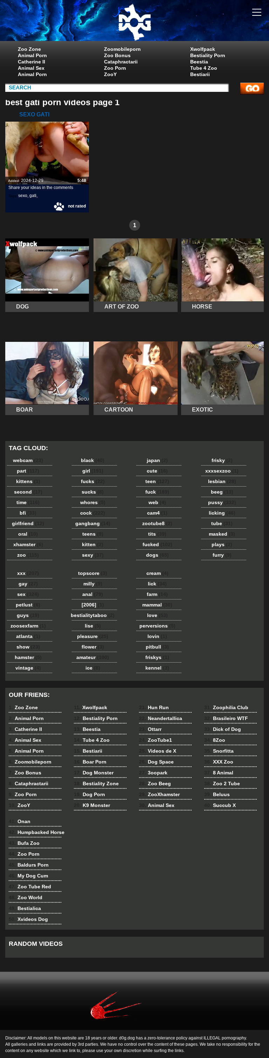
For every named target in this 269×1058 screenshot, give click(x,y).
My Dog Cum (28, 876)
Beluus (217, 794)
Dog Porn (89, 794)
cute (157, 471)
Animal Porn (32, 55)
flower (93, 647)
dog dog (134, 22)
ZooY (110, 74)
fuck (157, 492)
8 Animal (218, 772)
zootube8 (157, 523)
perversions (157, 626)
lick (157, 583)
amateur (92, 657)
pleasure (92, 636)
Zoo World (25, 897)
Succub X (220, 805)
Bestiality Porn (207, 55)
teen (157, 481)
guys (28, 615)
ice (92, 668)
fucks (93, 481)
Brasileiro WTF (226, 718)
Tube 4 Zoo (203, 68)
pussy (222, 502)
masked (222, 534)
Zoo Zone (29, 49)
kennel (157, 668)
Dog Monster (93, 772)
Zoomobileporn (122, 49)
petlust (28, 605)
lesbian (222, 481)
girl (92, 471)
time (28, 502)
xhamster (28, 544)
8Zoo (214, 740)
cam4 (157, 513)
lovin (157, 636)
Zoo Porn (115, 68)
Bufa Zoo (24, 843)
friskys (157, 657)
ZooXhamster (159, 794)
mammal (157, 605)
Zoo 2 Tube (222, 783)
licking (222, 513)
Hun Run (154, 707)
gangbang (92, 523)
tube (222, 523)
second (28, 492)
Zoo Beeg (155, 783)
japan (157, 460)
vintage (28, 668)
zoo (28, 555)
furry (222, 555)
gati (32, 195)
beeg (222, 492)
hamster (28, 657)
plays (222, 544)
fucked (157, 544)
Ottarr (150, 729)
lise (93, 626)
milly (92, 583)
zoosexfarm (28, 626)
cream (157, 573)
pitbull (157, 647)
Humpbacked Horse (36, 832)
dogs (157, 555)
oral (28, 534)
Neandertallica (160, 718)
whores (92, 502)
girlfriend (28, 523)
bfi (28, 513)
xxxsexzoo (222, 471)
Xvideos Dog (28, 919)
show (28, 647)
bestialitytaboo (93, 615)
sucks (93, 492)
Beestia (199, 62)
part (28, 471)
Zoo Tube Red (30, 886)
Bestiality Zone (96, 783)
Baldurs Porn (29, 865)
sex (28, 594)
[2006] (93, 605)
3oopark (153, 772)
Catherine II (31, 62)
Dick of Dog (222, 729)
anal (92, 594)
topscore (92, 573)
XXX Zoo (218, 762)
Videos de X (157, 751)
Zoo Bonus (117, 55)
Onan (19, 821)
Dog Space (156, 762)
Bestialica (25, 908)
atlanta (28, 636)
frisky (222, 460)
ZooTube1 (155, 740)
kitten (92, 544)
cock (92, 513)
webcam (28, 460)
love (157, 615)
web (157, 502)
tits (157, 534)
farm (157, 594)
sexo (22, 195)
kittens (28, 481)
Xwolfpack (202, 49)
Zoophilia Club (226, 707)
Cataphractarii (121, 62)
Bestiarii (200, 74)
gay (28, 583)
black (92, 460)
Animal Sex (31, 68)
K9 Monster (92, 805)
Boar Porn (90, 762)
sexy (93, 555)
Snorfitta (219, 751)
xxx (28, 573)
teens (92, 534)
